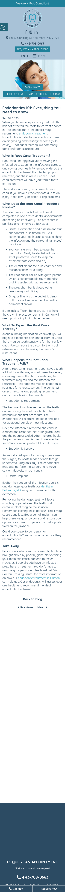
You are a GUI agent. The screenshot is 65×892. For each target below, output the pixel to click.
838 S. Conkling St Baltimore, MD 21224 (33, 38)
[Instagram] (30, 32)
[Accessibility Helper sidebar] (4, 27)
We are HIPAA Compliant (32, 3)
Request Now (49, 888)
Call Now (32, 86)
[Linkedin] (36, 32)
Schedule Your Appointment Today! (33, 94)
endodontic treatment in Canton (39, 578)
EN (23, 56)
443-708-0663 (34, 43)
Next (41, 607)
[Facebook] (26, 32)
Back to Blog (32, 599)
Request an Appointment (32, 49)
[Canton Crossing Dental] (32, 18)
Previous (26, 607)
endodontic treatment (33, 133)
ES (28, 56)
